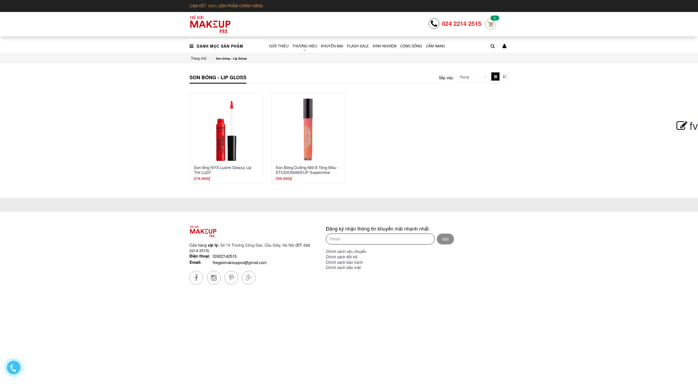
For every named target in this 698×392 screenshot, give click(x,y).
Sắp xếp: (446, 77)
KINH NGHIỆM (384, 45)
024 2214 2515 (461, 23)
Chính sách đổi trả (341, 256)
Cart (490, 24)
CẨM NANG (435, 45)
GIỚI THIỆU (278, 45)
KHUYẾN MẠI (332, 45)
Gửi (445, 239)
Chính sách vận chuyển (346, 251)
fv (694, 125)
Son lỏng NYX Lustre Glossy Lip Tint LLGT (222, 169)
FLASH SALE (358, 45)
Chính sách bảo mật (343, 267)
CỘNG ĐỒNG (411, 45)
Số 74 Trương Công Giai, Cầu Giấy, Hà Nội (257, 245)
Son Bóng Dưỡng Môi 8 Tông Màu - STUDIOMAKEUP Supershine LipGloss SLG (307, 172)
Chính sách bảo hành (344, 262)
